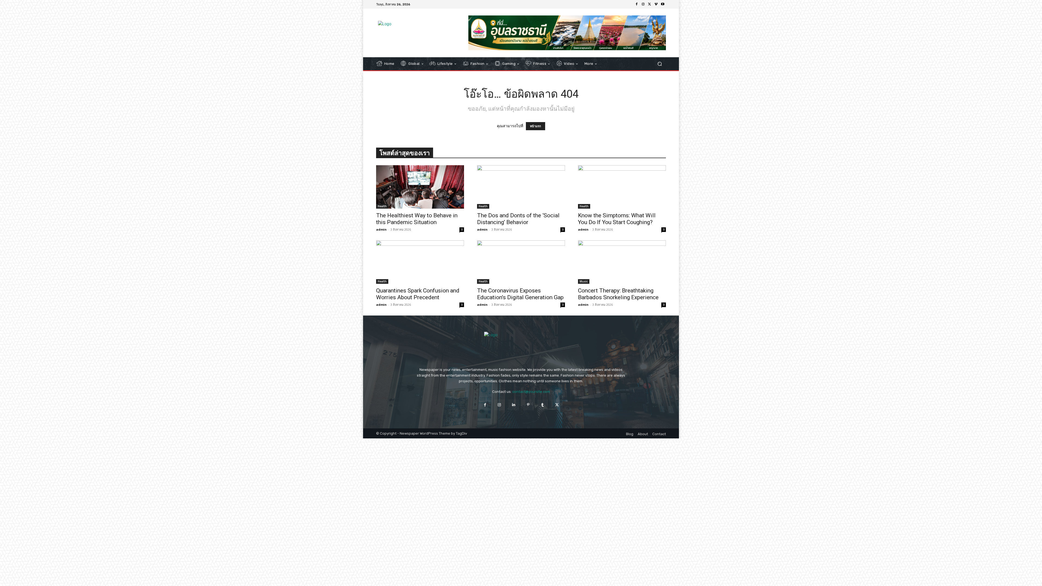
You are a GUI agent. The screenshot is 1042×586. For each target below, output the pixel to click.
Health (382, 206)
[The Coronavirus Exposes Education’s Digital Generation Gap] (521, 262)
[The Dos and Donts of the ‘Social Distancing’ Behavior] (521, 187)
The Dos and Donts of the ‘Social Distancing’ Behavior (518, 218)
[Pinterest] (528, 405)
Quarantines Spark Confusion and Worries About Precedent (417, 294)
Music (584, 281)
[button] (659, 64)
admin (381, 229)
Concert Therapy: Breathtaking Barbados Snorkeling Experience (618, 294)
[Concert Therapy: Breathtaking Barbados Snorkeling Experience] (622, 262)
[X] (649, 4)
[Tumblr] (542, 405)
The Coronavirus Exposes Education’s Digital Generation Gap (520, 294)
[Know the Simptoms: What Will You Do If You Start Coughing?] (622, 187)
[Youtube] (662, 4)
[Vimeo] (656, 4)
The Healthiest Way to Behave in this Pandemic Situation (417, 218)
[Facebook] (636, 4)
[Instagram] (643, 4)
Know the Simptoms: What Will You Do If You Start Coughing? (617, 218)
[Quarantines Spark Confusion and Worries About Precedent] (420, 262)
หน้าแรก (535, 126)
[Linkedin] (514, 405)
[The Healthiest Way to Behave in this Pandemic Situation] (420, 187)
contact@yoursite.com (531, 392)
